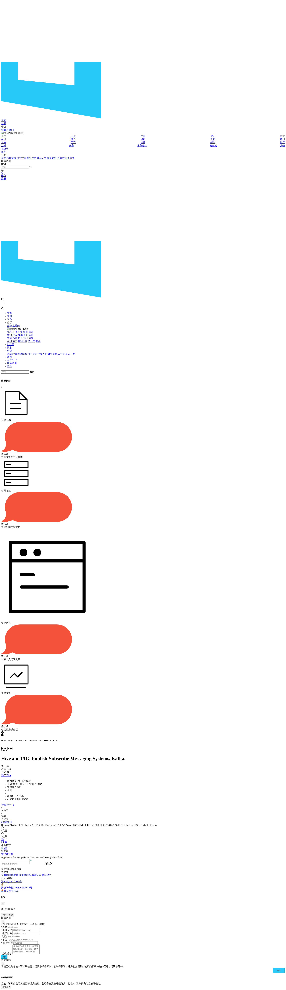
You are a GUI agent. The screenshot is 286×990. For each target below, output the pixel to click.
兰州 (3, 145)
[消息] (2, 172)
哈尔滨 (213, 145)
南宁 (71, 145)
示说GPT (12, 360)
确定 (31, 372)
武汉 (73, 139)
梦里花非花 (8, 804)
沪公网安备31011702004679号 (16, 887)
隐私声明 (16, 875)
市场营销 (11, 158)
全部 (3, 129)
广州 (143, 136)
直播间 (10, 129)
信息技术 (21, 158)
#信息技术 (6, 822)
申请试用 (12, 363)
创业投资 (31, 158)
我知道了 (6, 987)
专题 (3, 123)
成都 (143, 139)
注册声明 (6, 875)
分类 (9, 350)
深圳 (212, 136)
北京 (3, 136)
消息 (9, 357)
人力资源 (62, 158)
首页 (9, 313)
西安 (73, 142)
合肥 (212, 139)
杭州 (3, 139)
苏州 (282, 139)
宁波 (3, 142)
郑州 (212, 142)
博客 (3, 152)
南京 (282, 136)
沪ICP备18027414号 (11, 881)
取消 (11, 915)
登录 (3, 175)
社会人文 (41, 158)
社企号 (4, 148)
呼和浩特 (142, 145)
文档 (3, 120)
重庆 (282, 142)
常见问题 (26, 875)
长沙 (143, 142)
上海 (73, 136)
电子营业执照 (11, 891)
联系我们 (46, 875)
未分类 (70, 158)
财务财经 (52, 158)
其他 (282, 145)
